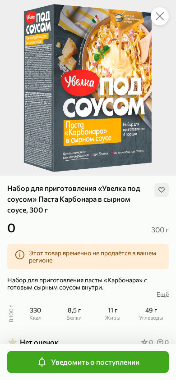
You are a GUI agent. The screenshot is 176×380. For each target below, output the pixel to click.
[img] (161, 190)
